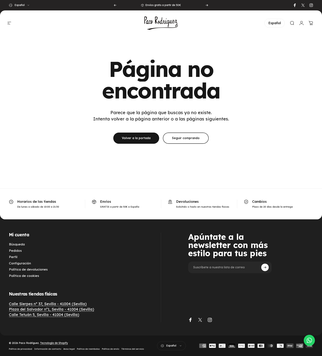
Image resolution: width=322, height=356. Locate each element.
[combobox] (19, 5)
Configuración (20, 263)
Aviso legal (69, 349)
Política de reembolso (88, 349)
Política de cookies (24, 276)
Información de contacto (47, 349)
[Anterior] (115, 5)
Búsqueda (17, 244)
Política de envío (110, 349)
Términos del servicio (132, 349)
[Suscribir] (265, 267)
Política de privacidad (20, 349)
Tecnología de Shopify (54, 343)
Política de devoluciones (28, 269)
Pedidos (15, 250)
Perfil (13, 257)
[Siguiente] (207, 5)
